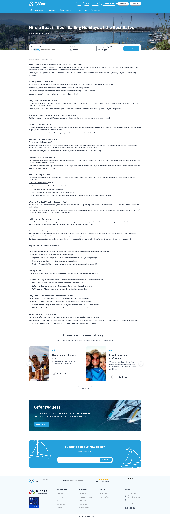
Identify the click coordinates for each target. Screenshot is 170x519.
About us (60, 497)
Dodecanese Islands (62, 67)
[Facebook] (126, 508)
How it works (83, 493)
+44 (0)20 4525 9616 (134, 500)
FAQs (58, 500)
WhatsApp (131, 504)
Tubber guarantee (85, 500)
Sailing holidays (38, 10)
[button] (29, 363)
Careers (59, 508)
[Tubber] (37, 3)
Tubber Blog (61, 493)
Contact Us (61, 504)
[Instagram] (134, 508)
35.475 (65, 480)
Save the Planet (84, 508)
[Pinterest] (130, 508)
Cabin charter (97, 10)
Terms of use (104, 497)
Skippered (52, 10)
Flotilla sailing (67, 10)
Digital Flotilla (82, 10)
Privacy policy (104, 493)
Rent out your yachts (86, 497)
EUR (85, 4)
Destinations (83, 504)
